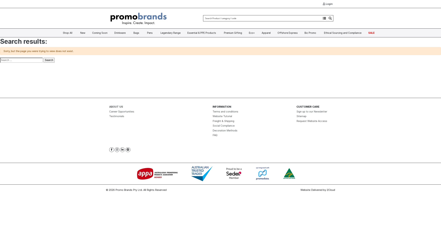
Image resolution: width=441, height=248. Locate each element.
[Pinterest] (127, 149)
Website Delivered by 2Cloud (317, 190)
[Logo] (139, 18)
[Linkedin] (122, 149)
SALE (371, 32)
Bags (136, 32)
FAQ (215, 135)
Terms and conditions (225, 111)
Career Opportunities (121, 111)
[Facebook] (111, 149)
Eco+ (252, 32)
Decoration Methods (225, 130)
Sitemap (301, 116)
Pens (150, 32)
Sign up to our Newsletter (311, 111)
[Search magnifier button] (330, 18)
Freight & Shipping (223, 121)
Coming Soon (99, 32)
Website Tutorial (222, 116)
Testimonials (116, 116)
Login (329, 4)
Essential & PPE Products (201, 32)
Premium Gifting (233, 32)
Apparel (266, 32)
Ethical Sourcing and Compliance (342, 32)
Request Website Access (311, 121)
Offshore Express (288, 32)
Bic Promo (310, 32)
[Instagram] (117, 149)
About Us (116, 106)
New (82, 32)
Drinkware (120, 32)
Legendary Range (171, 32)
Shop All (67, 32)
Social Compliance (224, 125)
